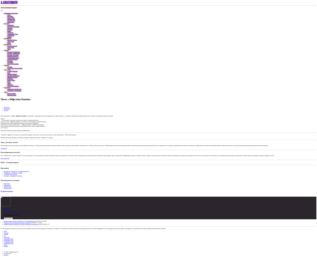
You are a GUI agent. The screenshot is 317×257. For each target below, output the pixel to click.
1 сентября (9, 2)
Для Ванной (10, 35)
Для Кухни (10, 32)
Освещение (10, 25)
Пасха (11, 174)
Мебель (9, 37)
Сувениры (10, 62)
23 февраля (14, 173)
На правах (4, 191)
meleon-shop (10, 22)
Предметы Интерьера (13, 26)
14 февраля (7, 173)
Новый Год (7, 171)
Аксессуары (10, 41)
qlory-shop (10, 16)
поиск (9, 14)
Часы (8, 73)
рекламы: (10, 191)
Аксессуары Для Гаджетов (14, 68)
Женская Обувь (11, 93)
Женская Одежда (12, 40)
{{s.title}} (7, 209)
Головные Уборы (12, 74)
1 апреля (6, 174)
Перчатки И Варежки (13, 75)
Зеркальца (10, 84)
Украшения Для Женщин (14, 90)
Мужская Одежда (12, 46)
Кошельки (10, 78)
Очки (8, 81)
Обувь (9, 43)
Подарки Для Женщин (13, 53)
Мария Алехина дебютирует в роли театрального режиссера (21, 224)
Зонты (9, 83)
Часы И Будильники (13, 64)
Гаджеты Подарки (12, 59)
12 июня (6, 176)
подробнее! (4, 148)
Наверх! (6, 255)
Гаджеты (9, 67)
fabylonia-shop (11, 19)
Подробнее (7, 109)
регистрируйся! (5, 158)
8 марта (20, 173)
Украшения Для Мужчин (14, 89)
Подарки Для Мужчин (13, 52)
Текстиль (9, 28)
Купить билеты (8, 218)
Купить (6, 110)
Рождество (14, 171)
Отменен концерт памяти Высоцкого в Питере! (17, 223)
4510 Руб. (6, 107)
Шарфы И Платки (12, 77)
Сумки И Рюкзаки (12, 71)
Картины (9, 29)
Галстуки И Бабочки (13, 86)
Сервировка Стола (12, 34)
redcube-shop (10, 17)
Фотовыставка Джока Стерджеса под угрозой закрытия (19, 221)
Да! (2, 10)
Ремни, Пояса (11, 80)
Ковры (9, 31)
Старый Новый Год (23, 171)
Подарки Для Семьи (13, 55)
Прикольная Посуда (12, 56)
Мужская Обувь (11, 95)
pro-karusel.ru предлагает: (11, 13)
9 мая (15, 174)
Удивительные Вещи (13, 58)
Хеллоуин (19, 176)
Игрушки (10, 61)
